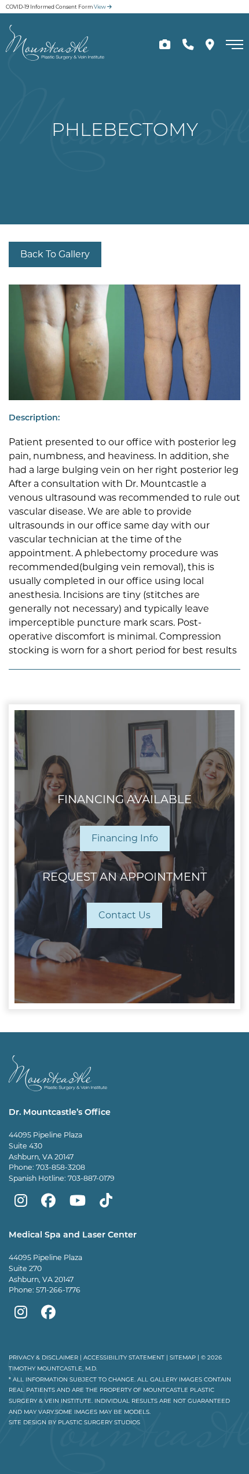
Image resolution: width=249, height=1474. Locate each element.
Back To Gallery (55, 254)
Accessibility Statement (123, 1357)
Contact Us (124, 915)
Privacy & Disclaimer (43, 1357)
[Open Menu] (234, 44)
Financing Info (124, 838)
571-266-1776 (58, 1289)
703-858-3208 (60, 1167)
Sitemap (183, 1357)
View (100, 6)
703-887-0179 (91, 1178)
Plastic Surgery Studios (99, 1421)
